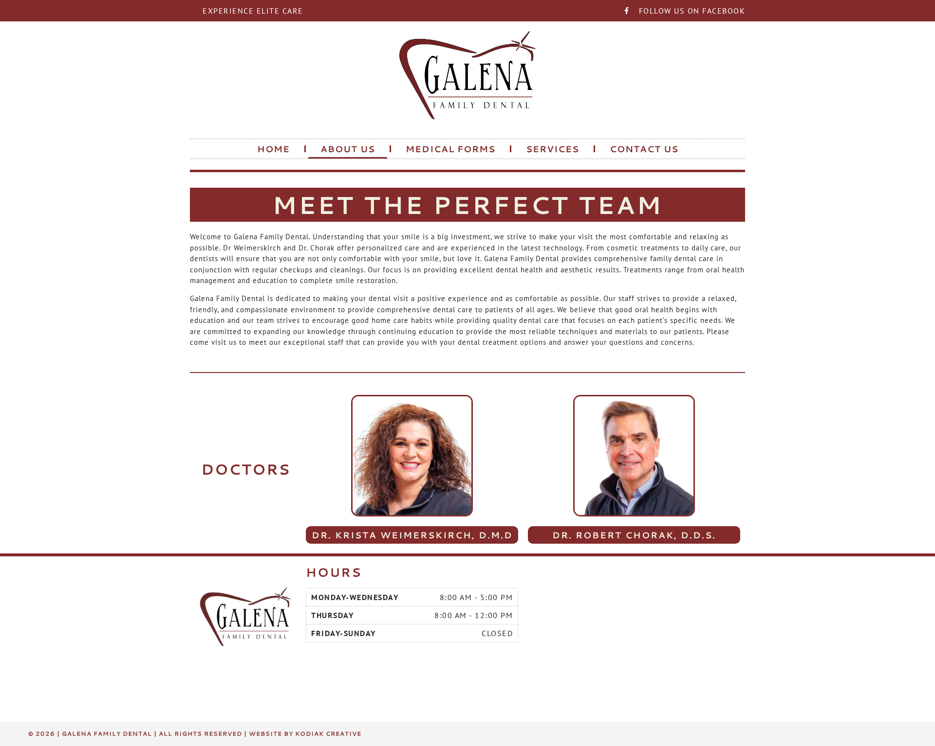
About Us (347, 148)
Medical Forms (450, 148)
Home (273, 148)
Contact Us (644, 148)
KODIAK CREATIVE (328, 733)
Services (552, 148)
